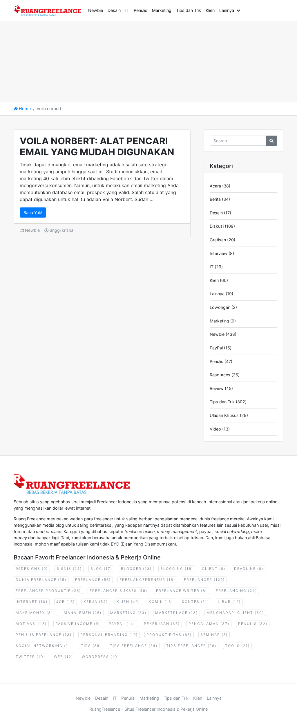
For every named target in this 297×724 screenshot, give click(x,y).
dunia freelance (41, 579)
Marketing (161, 10)
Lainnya (226, 10)
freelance (93, 579)
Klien (210, 10)
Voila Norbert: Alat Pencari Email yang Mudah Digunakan (97, 146)
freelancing (236, 590)
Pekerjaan (162, 623)
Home (24, 108)
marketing (128, 612)
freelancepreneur (147, 579)
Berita (215, 199)
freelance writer (181, 590)
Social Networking (44, 645)
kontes (195, 601)
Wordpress (100, 656)
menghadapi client (235, 612)
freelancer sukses (118, 590)
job (65, 601)
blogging (176, 568)
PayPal (216, 347)
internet (32, 601)
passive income (77, 623)
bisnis (69, 568)
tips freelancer (191, 645)
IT (127, 10)
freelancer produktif (48, 590)
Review (217, 388)
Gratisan (218, 239)
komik (161, 601)
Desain (114, 10)
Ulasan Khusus (224, 415)
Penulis (140, 10)
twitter (30, 656)
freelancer (204, 579)
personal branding (109, 634)
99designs (32, 568)
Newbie (95, 10)
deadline (248, 568)
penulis (252, 623)
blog (101, 568)
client (213, 568)
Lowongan (220, 307)
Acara (215, 185)
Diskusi (217, 226)
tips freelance (133, 645)
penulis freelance (44, 634)
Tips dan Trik (188, 10)
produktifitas (169, 634)
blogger (136, 568)
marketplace (176, 612)
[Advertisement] (148, 61)
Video (215, 428)
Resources (220, 374)
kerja (96, 601)
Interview (218, 253)
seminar (214, 634)
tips (91, 645)
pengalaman (209, 623)
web (63, 656)
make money (35, 612)
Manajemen (83, 612)
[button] (239, 10)
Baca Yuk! (32, 212)
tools (237, 645)
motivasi (31, 623)
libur (229, 601)
